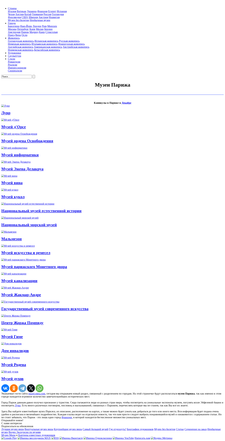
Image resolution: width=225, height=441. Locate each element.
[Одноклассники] (14, 388)
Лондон (37, 26)
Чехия (11, 14)
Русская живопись (69, 41)
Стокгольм (51, 32)
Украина (32, 11)
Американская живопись (48, 47)
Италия (12, 11)
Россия (47, 14)
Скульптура (14, 55)
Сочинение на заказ (195, 429)
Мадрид (33, 32)
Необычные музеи (40, 20)
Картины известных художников (36, 435)
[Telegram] (22, 388)
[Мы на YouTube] (123, 438)
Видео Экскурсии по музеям (25, 432)
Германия (37, 14)
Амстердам (14, 32)
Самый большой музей (95, 429)
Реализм (12, 64)
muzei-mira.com (36, 393)
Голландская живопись (21, 41)
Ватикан (21, 11)
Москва (12, 29)
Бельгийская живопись (47, 49)
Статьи (180, 429)
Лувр (18, 405)
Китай (27, 14)
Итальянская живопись (44, 44)
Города (12, 23)
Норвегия (54, 17)
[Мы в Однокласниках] (98, 438)
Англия (19, 14)
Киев (32, 29)
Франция (42, 11)
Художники (14, 52)
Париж (25, 32)
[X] (31, 388)
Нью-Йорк (26, 26)
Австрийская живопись (76, 47)
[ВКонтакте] (5, 388)
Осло (24, 35)
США (25, 17)
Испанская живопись (46, 41)
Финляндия (14, 17)
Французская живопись (71, 44)
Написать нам (142, 438)
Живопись (14, 38)
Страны (12, 8)
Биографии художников (140, 429)
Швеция (33, 17)
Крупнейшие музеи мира (68, 429)
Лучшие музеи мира (12, 429)
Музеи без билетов (18, 20)
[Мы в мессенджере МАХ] (34, 438)
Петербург (23, 29)
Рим (44, 26)
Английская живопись (20, 47)
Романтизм (14, 61)
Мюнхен (52, 26)
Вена (18, 35)
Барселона (13, 26)
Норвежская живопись (20, 49)
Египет (52, 11)
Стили (11, 58)
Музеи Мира (8, 435)
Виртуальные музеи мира (39, 429)
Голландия (58, 14)
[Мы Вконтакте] (71, 438)
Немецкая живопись (19, 44)
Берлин (48, 29)
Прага (11, 35)
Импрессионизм (17, 67)
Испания (62, 11)
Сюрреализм (15, 70)
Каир (42, 32)
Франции (66, 417)
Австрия (43, 17)
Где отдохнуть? (117, 429)
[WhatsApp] (39, 388)
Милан (40, 29)
